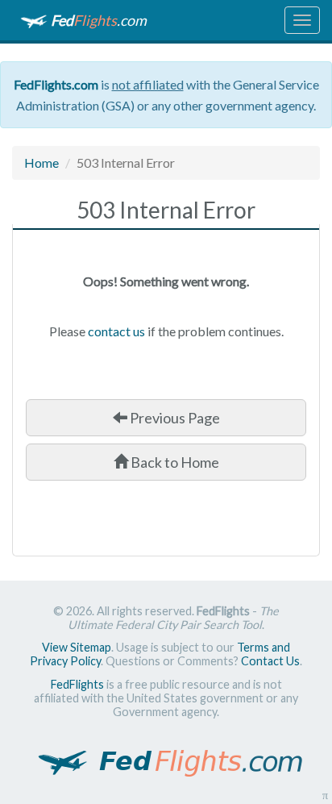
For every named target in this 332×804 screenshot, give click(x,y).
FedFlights (77, 684)
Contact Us (270, 661)
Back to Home (173, 462)
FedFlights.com (56, 84)
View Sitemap (76, 647)
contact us (116, 331)
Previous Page (173, 418)
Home (41, 162)
